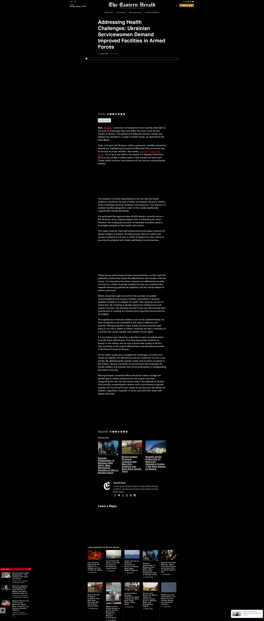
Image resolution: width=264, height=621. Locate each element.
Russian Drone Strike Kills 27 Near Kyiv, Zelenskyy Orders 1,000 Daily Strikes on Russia (156, 462)
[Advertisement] (132, 181)
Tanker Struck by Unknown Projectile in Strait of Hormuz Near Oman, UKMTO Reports (131, 565)
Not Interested (130, 23)
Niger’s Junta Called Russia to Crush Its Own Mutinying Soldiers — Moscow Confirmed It (113, 611)
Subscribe (147, 23)
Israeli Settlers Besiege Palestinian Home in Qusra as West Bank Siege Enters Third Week (131, 598)
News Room (112, 620)
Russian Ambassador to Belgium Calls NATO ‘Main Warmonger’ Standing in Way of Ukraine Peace (108, 465)
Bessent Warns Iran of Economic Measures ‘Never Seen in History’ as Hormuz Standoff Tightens (20, 605)
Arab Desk (93, 572)
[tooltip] (184, 2)
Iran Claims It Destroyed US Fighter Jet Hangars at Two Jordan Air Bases (95, 566)
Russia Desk (104, 53)
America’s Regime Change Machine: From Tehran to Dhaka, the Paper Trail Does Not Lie (20, 589)
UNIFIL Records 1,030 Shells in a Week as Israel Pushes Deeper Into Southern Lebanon (168, 599)
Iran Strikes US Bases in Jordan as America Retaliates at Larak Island (113, 564)
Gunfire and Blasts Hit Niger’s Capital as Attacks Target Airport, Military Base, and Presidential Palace (150, 599)
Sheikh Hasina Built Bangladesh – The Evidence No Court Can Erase (20, 575)
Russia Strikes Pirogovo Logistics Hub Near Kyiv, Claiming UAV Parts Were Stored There (131, 463)
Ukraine (108, 127)
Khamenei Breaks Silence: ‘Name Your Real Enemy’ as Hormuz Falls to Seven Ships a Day (168, 567)
